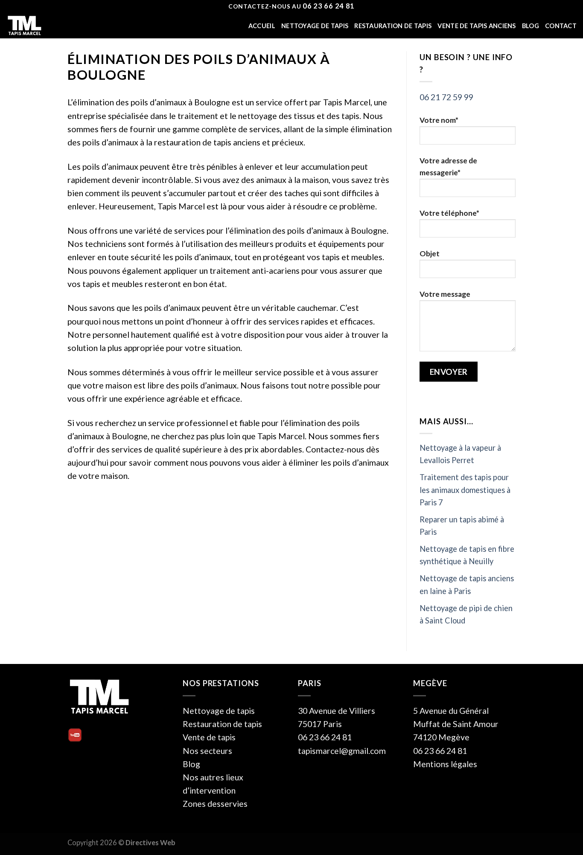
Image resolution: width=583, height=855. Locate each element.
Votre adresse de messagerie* (448, 166)
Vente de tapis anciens (476, 25)
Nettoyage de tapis (314, 25)
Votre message (445, 294)
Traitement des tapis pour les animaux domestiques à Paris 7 (465, 489)
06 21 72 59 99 (446, 97)
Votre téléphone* (449, 213)
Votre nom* (439, 120)
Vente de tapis (209, 737)
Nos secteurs (207, 751)
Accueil (261, 25)
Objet (430, 253)
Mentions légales (445, 764)
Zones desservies (215, 804)
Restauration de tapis (392, 25)
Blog (530, 25)
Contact (561, 25)
